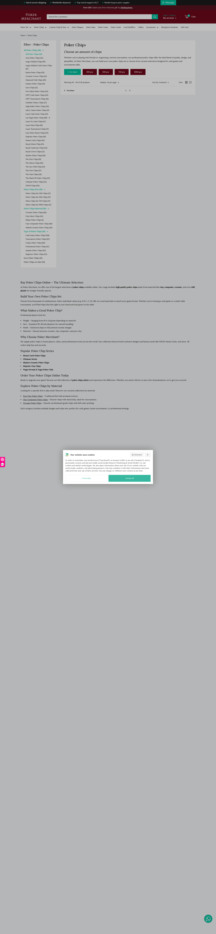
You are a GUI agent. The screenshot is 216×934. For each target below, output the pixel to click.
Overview (138, 455)
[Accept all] (148, 454)
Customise (86, 478)
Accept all (129, 478)
